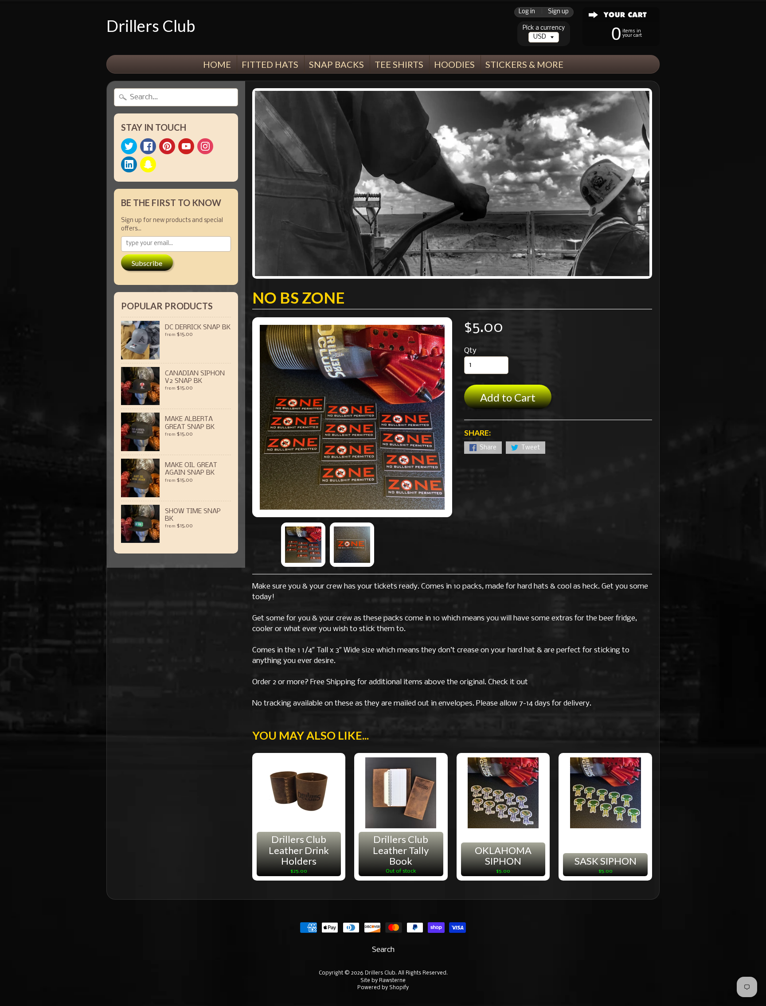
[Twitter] (129, 146)
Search (383, 950)
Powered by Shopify (383, 987)
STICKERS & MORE (524, 64)
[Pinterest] (167, 146)
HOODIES (454, 64)
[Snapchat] (148, 164)
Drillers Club (150, 25)
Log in (527, 12)
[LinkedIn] (129, 164)
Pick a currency (544, 28)
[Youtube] (186, 146)
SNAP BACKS (336, 64)
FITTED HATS (270, 64)
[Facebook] (148, 146)
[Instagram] (205, 146)
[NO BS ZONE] (303, 544)
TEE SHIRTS (399, 64)
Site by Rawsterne (383, 980)
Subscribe (147, 263)
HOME (217, 64)
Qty (470, 351)
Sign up (558, 12)
